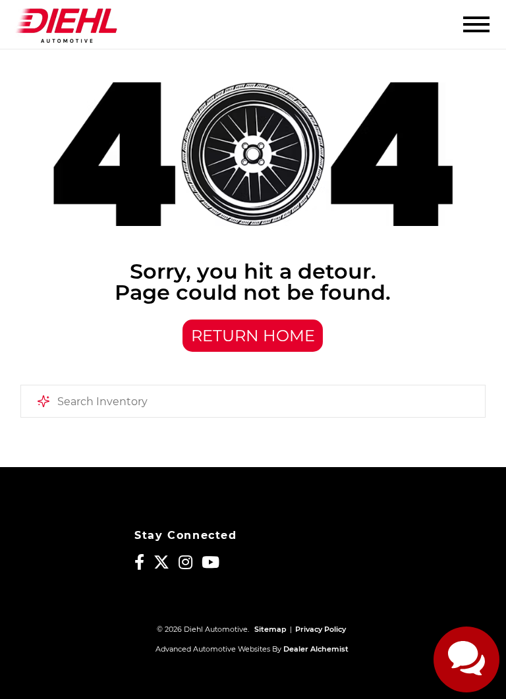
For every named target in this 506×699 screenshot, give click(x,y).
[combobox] (253, 401)
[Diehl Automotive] (66, 24)
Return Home (253, 335)
